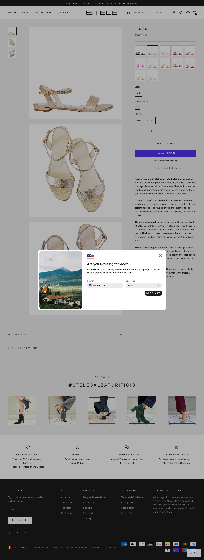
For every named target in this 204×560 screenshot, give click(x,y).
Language (130, 281)
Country (91, 281)
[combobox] (98, 285)
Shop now (153, 293)
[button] (160, 255)
